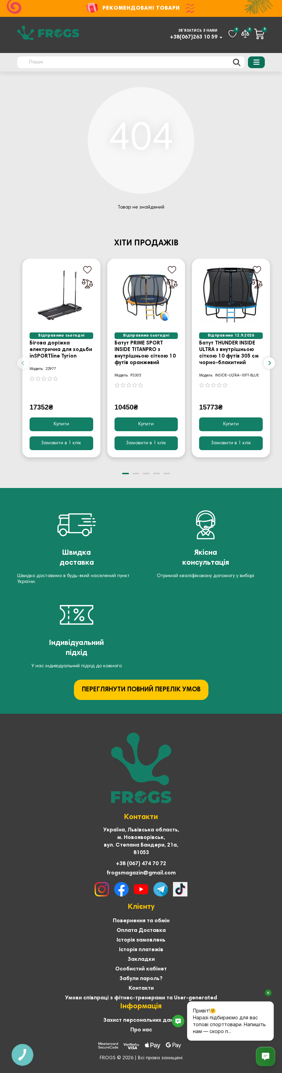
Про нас (141, 1030)
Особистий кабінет (141, 969)
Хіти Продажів (146, 243)
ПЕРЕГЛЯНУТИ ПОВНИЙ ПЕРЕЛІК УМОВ (141, 690)
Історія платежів (141, 950)
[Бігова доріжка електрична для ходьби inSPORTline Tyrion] (61, 295)
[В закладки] (87, 270)
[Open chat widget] (265, 1056)
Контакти (141, 988)
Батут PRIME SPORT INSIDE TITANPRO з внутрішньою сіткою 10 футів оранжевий (145, 353)
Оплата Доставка (141, 930)
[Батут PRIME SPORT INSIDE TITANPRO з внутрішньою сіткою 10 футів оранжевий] (146, 295)
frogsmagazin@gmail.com (141, 873)
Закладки (141, 959)
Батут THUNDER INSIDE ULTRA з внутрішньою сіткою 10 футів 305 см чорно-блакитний (228, 353)
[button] (23, 363)
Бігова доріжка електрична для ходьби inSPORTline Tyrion (61, 350)
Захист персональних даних (141, 1020)
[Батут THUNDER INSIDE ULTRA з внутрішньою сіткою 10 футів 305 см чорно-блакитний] (231, 295)
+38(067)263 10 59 (193, 37)
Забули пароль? (141, 978)
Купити (61, 424)
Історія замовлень (141, 940)
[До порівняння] (87, 283)
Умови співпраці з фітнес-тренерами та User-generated (141, 998)
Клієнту (141, 907)
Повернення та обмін (141, 921)
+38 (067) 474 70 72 (141, 864)
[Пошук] (237, 62)
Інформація (141, 1006)
